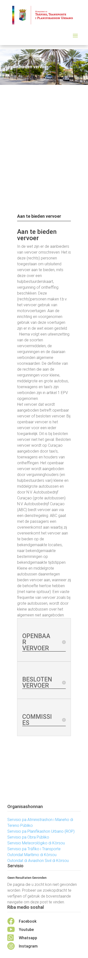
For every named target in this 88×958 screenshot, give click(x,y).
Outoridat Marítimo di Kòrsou (31, 854)
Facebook (27, 921)
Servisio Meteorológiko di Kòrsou (36, 843)
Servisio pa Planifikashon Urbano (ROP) (41, 831)
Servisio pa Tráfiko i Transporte (34, 849)
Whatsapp (28, 938)
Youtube (26, 929)
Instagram (28, 946)
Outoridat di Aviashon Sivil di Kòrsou (38, 860)
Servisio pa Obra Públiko (28, 837)
